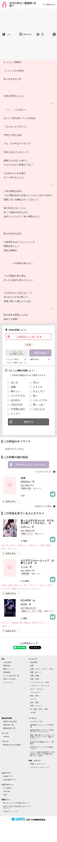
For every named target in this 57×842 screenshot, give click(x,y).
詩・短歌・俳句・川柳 (39, 709)
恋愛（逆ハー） (36, 672)
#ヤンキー (6, 623)
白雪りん (25, 526)
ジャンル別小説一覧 (11, 676)
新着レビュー (8, 669)
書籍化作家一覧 (9, 728)
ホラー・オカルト (37, 689)
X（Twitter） (8, 788)
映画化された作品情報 (12, 745)
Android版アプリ (9, 780)
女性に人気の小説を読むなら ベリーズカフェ (17, 807)
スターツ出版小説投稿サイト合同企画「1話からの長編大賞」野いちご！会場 (42, 754)
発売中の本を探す (10, 721)
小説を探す (7, 662)
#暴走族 (15, 623)
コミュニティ (8, 682)
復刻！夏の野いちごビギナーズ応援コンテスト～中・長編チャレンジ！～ (42, 737)
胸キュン (15, 391)
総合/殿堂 (34, 662)
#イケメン (36, 589)
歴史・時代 (34, 696)
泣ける (14, 382)
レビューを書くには (14, 363)
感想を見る (34, 359)
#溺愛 (42, 545)
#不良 (34, 623)
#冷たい (13, 545)
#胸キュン (34, 545)
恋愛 (32, 666)
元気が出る (17, 404)
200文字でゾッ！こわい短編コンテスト (42, 748)
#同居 (4, 585)
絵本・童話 (34, 702)
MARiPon (25, 481)
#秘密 (14, 589)
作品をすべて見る (43, 506)
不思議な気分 (18, 409)
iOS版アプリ (8, 776)
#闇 (21, 623)
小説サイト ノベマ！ (11, 811)
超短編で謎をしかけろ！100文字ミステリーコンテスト (42, 731)
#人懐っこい (23, 545)
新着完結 (6, 666)
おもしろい (39, 391)
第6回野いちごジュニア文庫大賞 (42, 726)
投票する (28, 421)
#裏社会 (27, 623)
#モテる (5, 545)
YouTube (6, 791)
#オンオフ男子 (46, 585)
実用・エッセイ (36, 706)
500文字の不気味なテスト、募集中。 (42, 743)
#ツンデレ (6, 589)
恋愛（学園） (35, 676)
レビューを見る (12, 359)
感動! (13, 387)
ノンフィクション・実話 (39, 682)
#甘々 (4, 549)
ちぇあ (24, 566)
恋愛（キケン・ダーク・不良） (42, 669)
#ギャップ (12, 549)
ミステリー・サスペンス (39, 686)
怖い (35, 395)
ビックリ (15, 413)
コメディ (33, 699)
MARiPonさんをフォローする (30, 464)
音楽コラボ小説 (9, 679)
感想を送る (27, 34)
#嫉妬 (48, 545)
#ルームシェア (24, 589)
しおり (8, 34)
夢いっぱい (39, 404)
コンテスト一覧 (36, 721)
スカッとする (40, 400)
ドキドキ (37, 387)
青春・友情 (34, 679)
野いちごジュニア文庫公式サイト (16, 803)
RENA (24, 604)
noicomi (6, 736)
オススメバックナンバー (39, 767)
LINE (5, 795)
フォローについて (43, 471)
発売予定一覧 (8, 725)
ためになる (39, 409)
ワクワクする (18, 395)
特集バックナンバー (38, 764)
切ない (36, 382)
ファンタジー (35, 692)
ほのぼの (15, 400)
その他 (32, 712)
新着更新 (6, 672)
